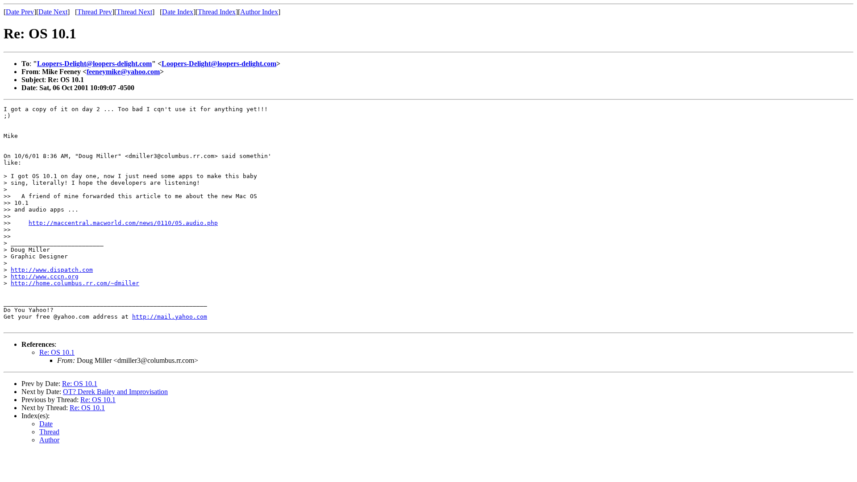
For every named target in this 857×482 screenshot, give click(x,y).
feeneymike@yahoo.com (123, 71)
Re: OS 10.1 (57, 352)
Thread (49, 432)
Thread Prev (94, 12)
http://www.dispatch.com (52, 269)
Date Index (177, 12)
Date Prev (20, 12)
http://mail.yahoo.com (169, 316)
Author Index (259, 12)
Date (46, 424)
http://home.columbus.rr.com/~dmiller (75, 283)
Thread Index (217, 12)
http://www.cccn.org (45, 276)
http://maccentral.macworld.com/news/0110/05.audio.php (123, 223)
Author (49, 440)
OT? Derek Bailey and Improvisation (115, 391)
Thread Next (134, 12)
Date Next (52, 12)
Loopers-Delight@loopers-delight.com (94, 63)
